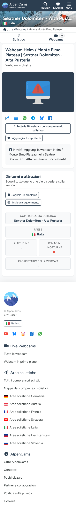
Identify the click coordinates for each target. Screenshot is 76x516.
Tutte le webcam (15, 354)
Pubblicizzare (13, 477)
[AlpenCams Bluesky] (14, 333)
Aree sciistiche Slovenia (26, 443)
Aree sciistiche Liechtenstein (30, 435)
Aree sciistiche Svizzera (26, 419)
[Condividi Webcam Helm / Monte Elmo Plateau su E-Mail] (16, 118)
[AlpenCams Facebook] (32, 333)
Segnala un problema (24, 195)
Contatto (10, 470)
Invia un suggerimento (25, 202)
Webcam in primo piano (20, 361)
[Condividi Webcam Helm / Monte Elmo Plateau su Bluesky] (42, 118)
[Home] (5, 29)
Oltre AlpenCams (16, 462)
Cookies (9, 501)
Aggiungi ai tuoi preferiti (26, 138)
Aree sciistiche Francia (25, 412)
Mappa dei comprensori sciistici (26, 388)
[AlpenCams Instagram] (23, 333)
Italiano (15, 323)
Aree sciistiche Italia (24, 427)
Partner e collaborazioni (20, 485)
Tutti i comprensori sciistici (22, 380)
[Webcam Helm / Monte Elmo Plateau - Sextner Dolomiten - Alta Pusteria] (38, 92)
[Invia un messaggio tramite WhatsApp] (40, 333)
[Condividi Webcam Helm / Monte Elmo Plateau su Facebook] (50, 118)
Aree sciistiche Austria (25, 404)
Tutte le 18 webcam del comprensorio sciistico (40, 128)
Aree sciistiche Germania (27, 396)
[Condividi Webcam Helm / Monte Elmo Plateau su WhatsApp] (25, 118)
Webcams (20, 29)
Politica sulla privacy (18, 493)
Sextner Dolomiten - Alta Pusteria (38, 220)
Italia (40, 234)
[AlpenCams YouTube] (6, 333)
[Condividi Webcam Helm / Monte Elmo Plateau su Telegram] (33, 118)
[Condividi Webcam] (7, 118)
